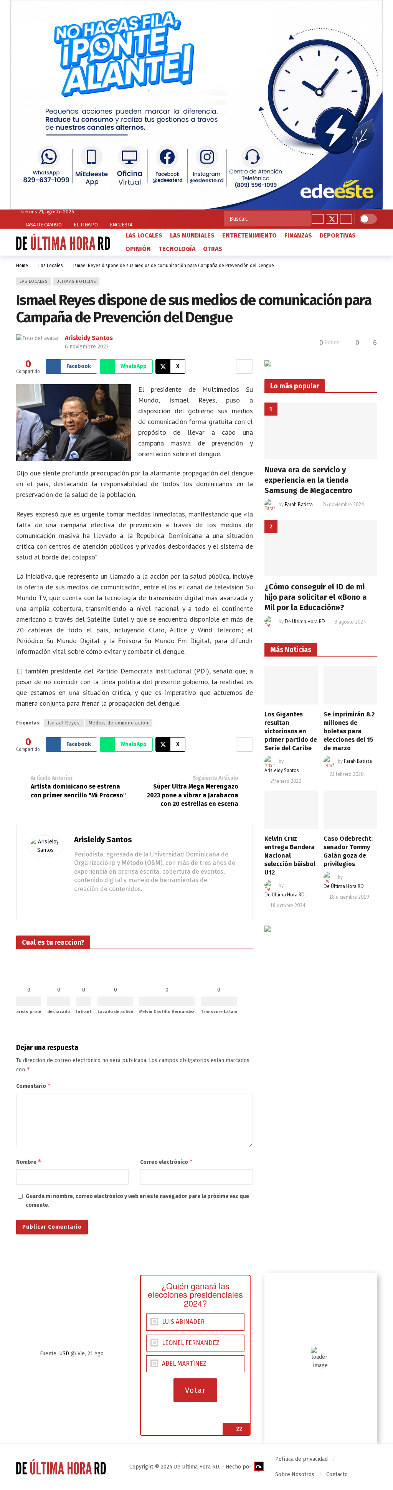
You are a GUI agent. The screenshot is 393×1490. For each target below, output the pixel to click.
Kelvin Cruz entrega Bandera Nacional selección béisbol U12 (289, 855)
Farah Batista (299, 504)
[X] (332, 219)
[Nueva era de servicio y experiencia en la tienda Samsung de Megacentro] (320, 431)
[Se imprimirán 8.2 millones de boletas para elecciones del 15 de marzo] (350, 685)
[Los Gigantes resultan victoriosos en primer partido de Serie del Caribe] (291, 685)
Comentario (33, 1085)
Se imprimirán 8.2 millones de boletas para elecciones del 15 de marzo (349, 731)
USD (64, 1353)
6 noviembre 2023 (87, 346)
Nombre (28, 1161)
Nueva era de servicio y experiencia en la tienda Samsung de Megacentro (308, 480)
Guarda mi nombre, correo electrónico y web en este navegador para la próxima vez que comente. (137, 1200)
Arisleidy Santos (89, 338)
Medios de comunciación (119, 723)
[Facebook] (318, 219)
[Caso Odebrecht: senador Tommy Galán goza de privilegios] (350, 809)
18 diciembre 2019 (349, 897)
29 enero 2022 (285, 781)
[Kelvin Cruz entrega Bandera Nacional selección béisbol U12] (291, 809)
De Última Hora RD (305, 622)
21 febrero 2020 (346, 774)
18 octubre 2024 (287, 905)
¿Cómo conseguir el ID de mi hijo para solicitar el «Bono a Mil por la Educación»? (315, 597)
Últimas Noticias (76, 281)
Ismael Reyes (64, 723)
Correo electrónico (166, 1161)
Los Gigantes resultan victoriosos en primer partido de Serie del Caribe (290, 731)
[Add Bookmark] (244, 366)
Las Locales (34, 281)
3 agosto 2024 (350, 622)
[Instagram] (346, 219)
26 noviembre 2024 (343, 504)
